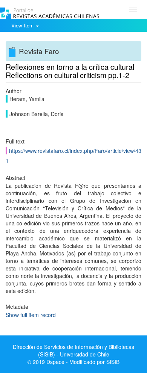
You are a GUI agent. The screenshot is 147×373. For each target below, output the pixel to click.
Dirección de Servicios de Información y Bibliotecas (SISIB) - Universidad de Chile (73, 350)
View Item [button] (23, 25)
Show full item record (31, 315)
